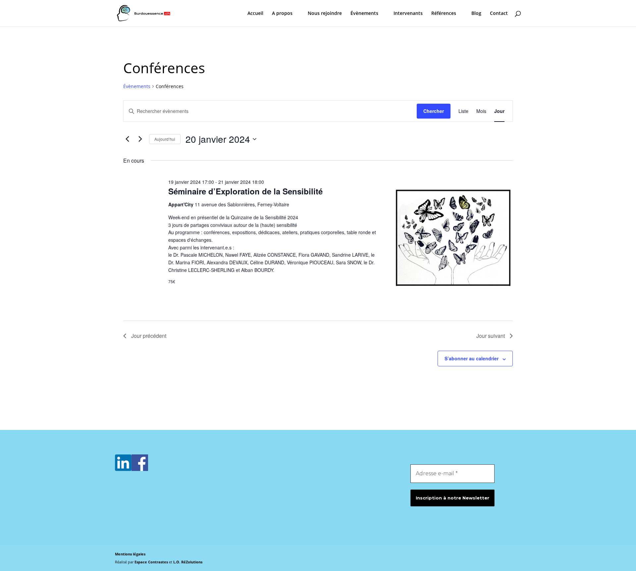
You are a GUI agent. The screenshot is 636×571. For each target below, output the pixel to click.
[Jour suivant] (140, 139)
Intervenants (408, 13)
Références (443, 13)
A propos (282, 13)
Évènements (364, 13)
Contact (499, 13)
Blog (476, 13)
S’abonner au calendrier (472, 358)
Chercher (433, 111)
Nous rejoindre (325, 13)
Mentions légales (130, 553)
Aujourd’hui (164, 139)
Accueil (255, 13)
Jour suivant (490, 335)
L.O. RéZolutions (187, 561)
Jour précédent (148, 335)
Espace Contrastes (151, 561)
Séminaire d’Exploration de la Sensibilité (245, 191)
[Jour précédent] (127, 139)
